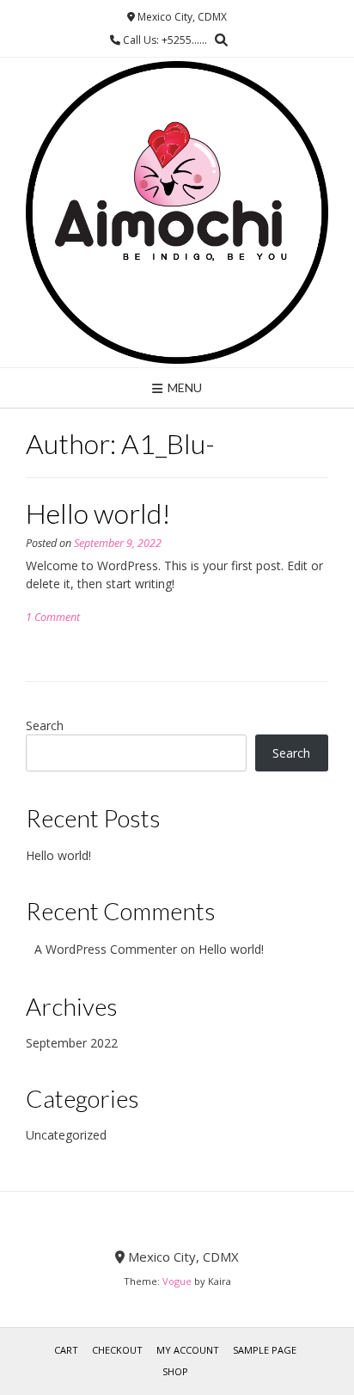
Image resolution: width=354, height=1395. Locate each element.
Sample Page (264, 1349)
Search (45, 725)
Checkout (117, 1349)
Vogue (177, 1281)
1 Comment (53, 617)
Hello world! (98, 513)
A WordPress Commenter (105, 949)
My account (187, 1349)
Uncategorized (66, 1135)
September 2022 (72, 1043)
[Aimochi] (177, 212)
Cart (66, 1349)
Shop (175, 1371)
